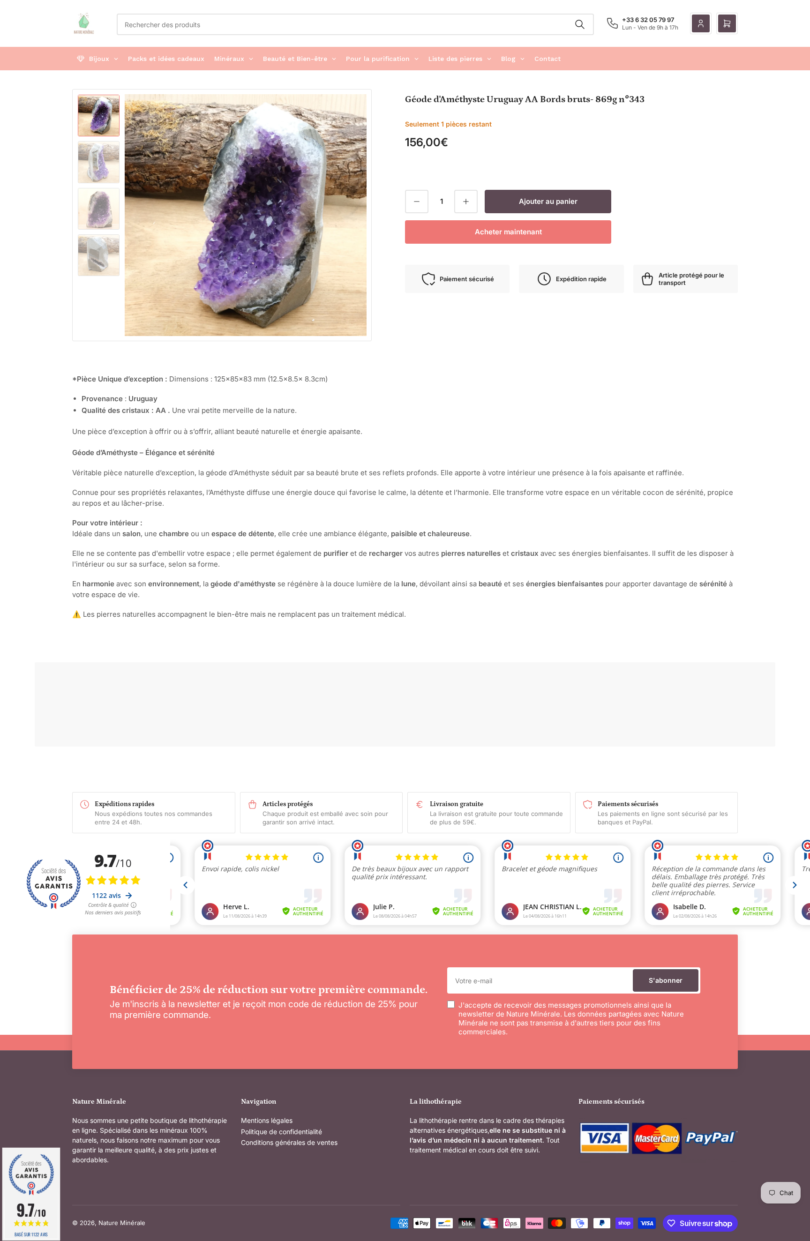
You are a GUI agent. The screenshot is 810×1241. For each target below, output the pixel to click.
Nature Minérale (121, 1222)
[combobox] (355, 24)
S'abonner (665, 980)
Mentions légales (266, 1120)
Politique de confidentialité (281, 1132)
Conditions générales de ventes (289, 1142)
